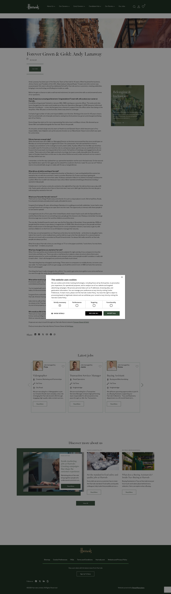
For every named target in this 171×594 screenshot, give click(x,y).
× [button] (122, 277)
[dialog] (85, 297)
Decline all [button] (93, 313)
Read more (70, 298)
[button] (57, 313)
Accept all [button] (111, 313)
